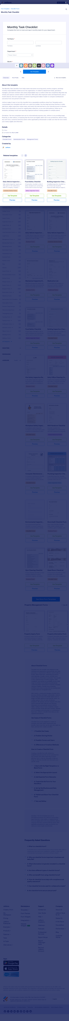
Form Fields (15, 77)
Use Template (34, 71)
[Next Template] (48, 72)
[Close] (66, 2)
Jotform (7, 147)
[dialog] (34, 510)
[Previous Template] (21, 72)
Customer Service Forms (10, 190)
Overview (6, 77)
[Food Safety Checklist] (34, 169)
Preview (12, 200)
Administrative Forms (19, 139)
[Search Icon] (66, 9)
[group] (12, 182)
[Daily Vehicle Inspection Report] (12, 169)
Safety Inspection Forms (32, 190)
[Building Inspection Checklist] (56, 169)
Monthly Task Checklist (10, 12)
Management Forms (32, 139)
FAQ (23, 77)
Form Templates (5, 8)
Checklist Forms (15, 8)
